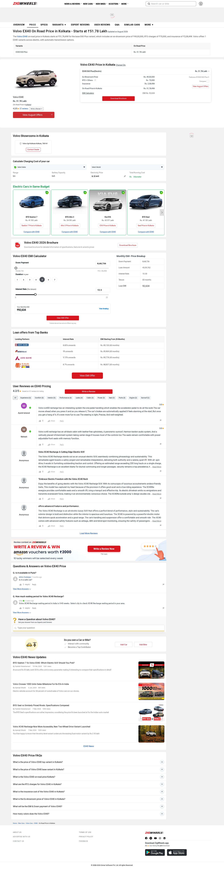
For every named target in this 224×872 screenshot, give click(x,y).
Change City (121, 65)
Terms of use (85, 832)
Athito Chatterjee (25, 577)
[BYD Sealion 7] (31, 202)
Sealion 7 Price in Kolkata (32, 226)
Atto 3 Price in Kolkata (70, 226)
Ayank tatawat (24, 413)
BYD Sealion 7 (31, 217)
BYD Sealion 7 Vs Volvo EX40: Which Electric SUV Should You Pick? (44, 663)
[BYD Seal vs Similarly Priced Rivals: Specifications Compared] (151, 712)
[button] (149, 4)
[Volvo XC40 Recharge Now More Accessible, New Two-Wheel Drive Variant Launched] (151, 734)
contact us (18, 841)
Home (15, 823)
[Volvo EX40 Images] (45, 78)
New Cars (21, 823)
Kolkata (28, 105)
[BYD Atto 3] (69, 202)
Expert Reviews (80, 24)
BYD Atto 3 (69, 217)
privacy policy (86, 837)
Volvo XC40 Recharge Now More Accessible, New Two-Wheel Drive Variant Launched (51, 726)
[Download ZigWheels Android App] (155, 852)
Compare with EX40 (32, 232)
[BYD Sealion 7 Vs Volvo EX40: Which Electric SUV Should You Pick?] (151, 670)
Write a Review (36, 109)
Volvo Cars (29, 823)
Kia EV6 (108, 217)
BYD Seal (146, 217)
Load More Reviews (89, 533)
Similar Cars (132, 24)
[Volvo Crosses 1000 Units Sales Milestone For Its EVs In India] (151, 691)
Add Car (123, 644)
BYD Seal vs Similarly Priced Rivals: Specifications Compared (41, 705)
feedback (83, 841)
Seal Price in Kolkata (146, 226)
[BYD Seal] (145, 202)
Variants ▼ (59, 24)
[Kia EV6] (107, 202)
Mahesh (24, 437)
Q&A (117, 24)
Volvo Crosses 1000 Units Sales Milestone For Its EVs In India (41, 684)
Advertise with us (21, 837)
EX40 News (88, 746)
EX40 (35, 823)
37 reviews (24, 109)
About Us (17, 832)
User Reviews (102, 24)
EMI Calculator (88, 93)
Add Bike (143, 644)
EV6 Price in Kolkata (108, 226)
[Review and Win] (88, 550)
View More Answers (21, 589)
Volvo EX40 (22, 36)
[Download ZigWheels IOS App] (177, 852)
